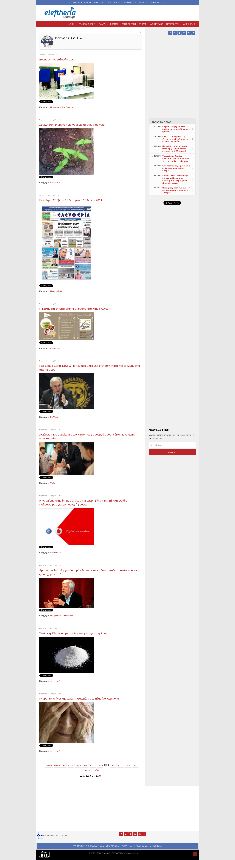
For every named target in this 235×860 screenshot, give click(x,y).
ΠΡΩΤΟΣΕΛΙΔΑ (75, 2)
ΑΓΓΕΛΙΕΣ (106, 2)
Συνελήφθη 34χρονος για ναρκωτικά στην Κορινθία (72, 124)
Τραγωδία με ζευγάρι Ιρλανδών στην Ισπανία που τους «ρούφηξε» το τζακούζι (175, 158)
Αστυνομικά (55, 183)
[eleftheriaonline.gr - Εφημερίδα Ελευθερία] (60, 13)
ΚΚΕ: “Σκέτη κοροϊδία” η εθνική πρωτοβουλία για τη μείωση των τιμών (175, 138)
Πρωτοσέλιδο (56, 291)
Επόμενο (88, 770)
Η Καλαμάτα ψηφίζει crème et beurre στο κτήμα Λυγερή (74, 308)
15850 (113, 765)
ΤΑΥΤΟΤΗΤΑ (126, 846)
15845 (78, 765)
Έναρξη (49, 765)
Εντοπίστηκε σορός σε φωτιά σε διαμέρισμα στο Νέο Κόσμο (176, 168)
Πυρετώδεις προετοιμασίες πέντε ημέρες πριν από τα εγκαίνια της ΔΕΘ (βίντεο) (174, 148)
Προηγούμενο (60, 765)
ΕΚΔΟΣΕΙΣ (117, 2)
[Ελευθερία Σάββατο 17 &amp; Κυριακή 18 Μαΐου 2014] (66, 243)
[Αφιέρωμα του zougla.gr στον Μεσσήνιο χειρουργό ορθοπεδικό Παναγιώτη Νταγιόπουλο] (66, 458)
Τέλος (96, 770)
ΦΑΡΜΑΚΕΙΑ (78, 846)
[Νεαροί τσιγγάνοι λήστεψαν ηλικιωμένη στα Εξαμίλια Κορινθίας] (66, 722)
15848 (100, 765)
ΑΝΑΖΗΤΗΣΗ (130, 2)
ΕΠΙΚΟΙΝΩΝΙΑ (155, 846)
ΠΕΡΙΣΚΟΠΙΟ (143, 2)
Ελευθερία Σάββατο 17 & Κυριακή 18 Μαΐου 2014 (70, 200)
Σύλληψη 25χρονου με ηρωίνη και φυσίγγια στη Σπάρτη (74, 633)
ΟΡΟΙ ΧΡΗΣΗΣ (112, 846)
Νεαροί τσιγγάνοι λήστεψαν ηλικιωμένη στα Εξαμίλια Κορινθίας (79, 698)
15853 (135, 765)
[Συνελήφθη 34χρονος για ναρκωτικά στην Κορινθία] (66, 151)
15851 (120, 765)
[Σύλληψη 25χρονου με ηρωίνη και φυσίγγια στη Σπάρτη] (66, 655)
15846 (85, 765)
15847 (92, 765)
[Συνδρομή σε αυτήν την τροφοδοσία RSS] (140, 32)
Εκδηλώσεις (55, 348)
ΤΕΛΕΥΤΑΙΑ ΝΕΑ (161, 122)
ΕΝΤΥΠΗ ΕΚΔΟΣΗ (92, 2)
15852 (128, 765)
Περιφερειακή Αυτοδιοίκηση (61, 107)
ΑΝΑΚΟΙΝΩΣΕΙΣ (141, 846)
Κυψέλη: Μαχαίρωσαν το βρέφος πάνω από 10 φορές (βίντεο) (175, 129)
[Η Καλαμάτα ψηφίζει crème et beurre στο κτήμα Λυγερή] (66, 326)
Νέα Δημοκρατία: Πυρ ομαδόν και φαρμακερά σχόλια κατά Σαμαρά (176, 190)
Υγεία (52, 483)
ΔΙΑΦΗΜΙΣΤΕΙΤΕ (158, 2)
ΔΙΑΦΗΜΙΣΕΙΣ (56, 553)
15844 (70, 765)
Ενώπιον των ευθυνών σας (56, 59)
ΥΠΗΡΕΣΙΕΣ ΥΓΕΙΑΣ (95, 846)
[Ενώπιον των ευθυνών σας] (66, 81)
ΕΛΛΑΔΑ (54, 417)
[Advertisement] (172, 271)
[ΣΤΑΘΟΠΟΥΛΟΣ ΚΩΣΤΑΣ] (44, 854)
